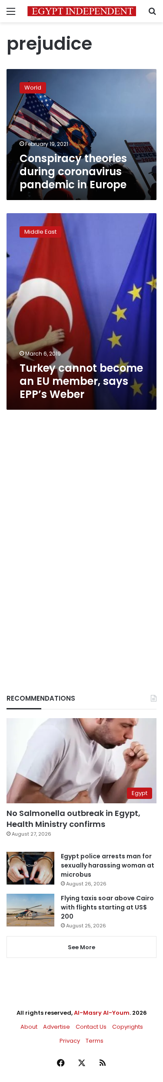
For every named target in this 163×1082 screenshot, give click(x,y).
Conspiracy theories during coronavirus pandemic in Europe (73, 171)
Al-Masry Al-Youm (102, 1013)
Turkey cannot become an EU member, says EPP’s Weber (81, 381)
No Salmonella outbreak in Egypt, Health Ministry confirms (73, 819)
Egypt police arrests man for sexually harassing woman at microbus (107, 865)
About (28, 1027)
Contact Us (91, 1027)
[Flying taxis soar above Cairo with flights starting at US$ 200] (30, 910)
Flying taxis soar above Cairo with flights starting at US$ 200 (107, 907)
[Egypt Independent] (81, 11)
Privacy (70, 1041)
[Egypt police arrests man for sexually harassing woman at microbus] (30, 868)
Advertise (56, 1027)
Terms (94, 1041)
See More (81, 947)
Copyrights (127, 1027)
